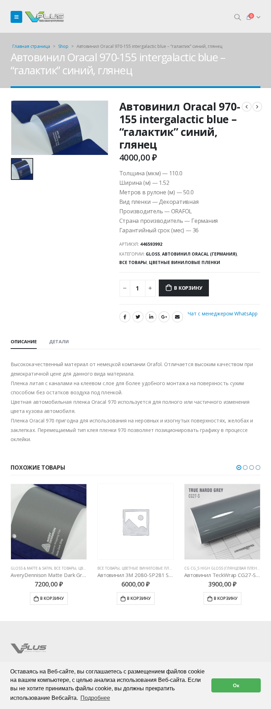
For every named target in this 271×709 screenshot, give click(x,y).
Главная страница (31, 46)
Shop (63, 46)
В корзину (188, 287)
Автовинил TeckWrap (239, 568)
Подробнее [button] (95, 698)
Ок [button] (236, 685)
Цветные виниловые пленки (184, 262)
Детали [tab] (59, 341)
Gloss (153, 254)
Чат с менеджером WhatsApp (223, 313)
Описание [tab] (24, 341)
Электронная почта (177, 316)
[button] (239, 467)
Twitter (138, 316)
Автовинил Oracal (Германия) (199, 254)
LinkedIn (151, 316)
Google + (164, 316)
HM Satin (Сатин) (200, 568)
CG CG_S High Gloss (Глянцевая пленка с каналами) (148, 568)
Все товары (133, 262)
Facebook (125, 316)
